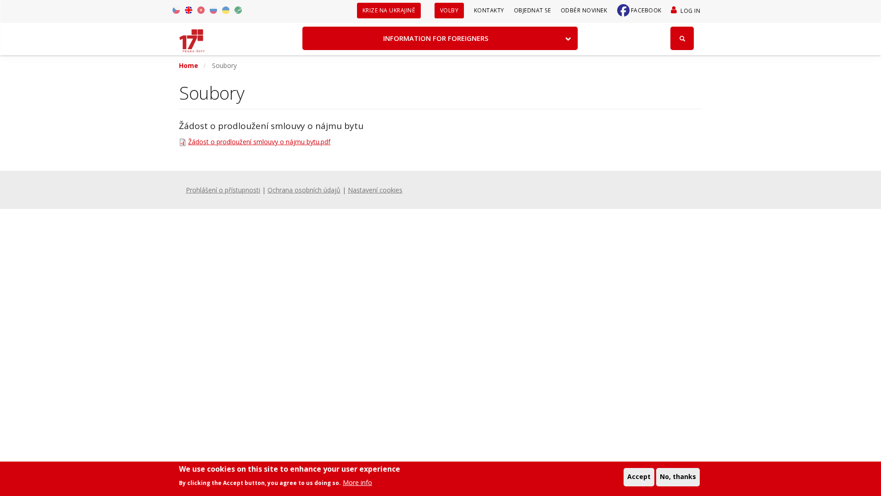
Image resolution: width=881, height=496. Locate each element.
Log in (690, 11)
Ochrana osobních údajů (304, 190)
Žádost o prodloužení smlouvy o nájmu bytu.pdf (259, 141)
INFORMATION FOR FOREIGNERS (435, 38)
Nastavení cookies (375, 190)
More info (357, 482)
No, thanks (678, 476)
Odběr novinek (584, 10)
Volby (449, 10)
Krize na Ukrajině (389, 10)
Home (188, 65)
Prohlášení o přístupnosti (223, 190)
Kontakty (489, 10)
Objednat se (532, 10)
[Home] (192, 37)
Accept (639, 476)
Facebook (646, 10)
